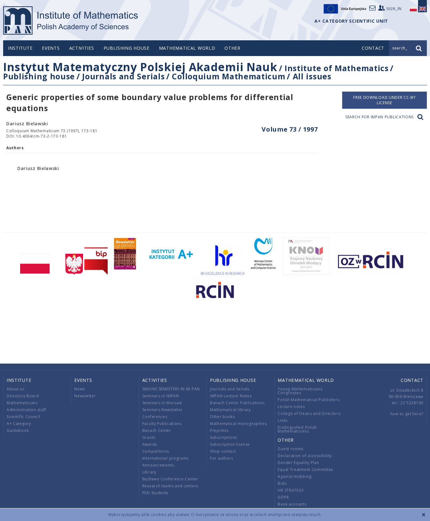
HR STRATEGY (291, 490)
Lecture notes (291, 406)
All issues (312, 76)
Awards (149, 444)
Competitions (155, 451)
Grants (149, 437)
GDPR (283, 497)
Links (283, 420)
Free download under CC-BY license (384, 100)
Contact (412, 380)
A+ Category (19, 423)
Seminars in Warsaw (162, 402)
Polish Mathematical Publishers (308, 399)
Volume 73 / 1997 (290, 129)
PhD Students (155, 493)
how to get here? (406, 413)
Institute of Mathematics (337, 68)
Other (232, 48)
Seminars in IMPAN (160, 396)
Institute (20, 48)
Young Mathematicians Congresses (300, 390)
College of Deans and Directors (309, 413)
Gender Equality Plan (298, 462)
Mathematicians (22, 402)
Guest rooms (290, 448)
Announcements (158, 465)
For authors (221, 458)
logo (71, 20)
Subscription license (230, 444)
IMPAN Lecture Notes (231, 396)
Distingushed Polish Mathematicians (297, 429)
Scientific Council (23, 416)
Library (149, 472)
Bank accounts (292, 504)
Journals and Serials (123, 76)
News (79, 389)
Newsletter (85, 396)
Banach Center (156, 430)
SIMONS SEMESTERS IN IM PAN (171, 389)
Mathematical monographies (238, 423)
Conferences (154, 416)
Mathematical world (187, 48)
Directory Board (23, 396)
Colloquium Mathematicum (228, 76)
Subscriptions (223, 437)
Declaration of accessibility (305, 455)
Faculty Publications (162, 423)
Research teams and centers (170, 486)
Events (50, 48)
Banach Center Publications (237, 402)
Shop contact (223, 451)
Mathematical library (230, 409)
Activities (81, 48)
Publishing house (127, 48)
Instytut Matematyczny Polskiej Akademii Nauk (140, 66)
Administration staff (26, 409)
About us (16, 389)
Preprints (219, 430)
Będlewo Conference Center (170, 479)
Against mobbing (295, 476)
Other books (222, 416)
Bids (282, 483)
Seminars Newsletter (162, 409)
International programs (165, 458)
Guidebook (18, 430)
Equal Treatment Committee (305, 469)
